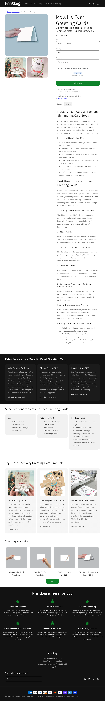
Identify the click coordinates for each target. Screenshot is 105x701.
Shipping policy (60, 696)
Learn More (12, 529)
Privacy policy (40, 696)
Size (57, 40)
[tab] (60, 104)
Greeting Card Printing (13, 12)
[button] (30, 3)
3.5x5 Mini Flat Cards (40, 572)
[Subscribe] (39, 679)
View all (52, 581)
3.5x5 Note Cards (64, 572)
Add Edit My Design (47, 397)
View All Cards (76, 526)
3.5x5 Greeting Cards (17, 572)
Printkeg (11, 696)
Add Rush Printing (78, 394)
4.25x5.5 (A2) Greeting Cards (88, 572)
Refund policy (30, 696)
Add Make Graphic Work (16, 397)
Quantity (58, 49)
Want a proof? (62, 98)
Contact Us (52, 667)
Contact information (72, 696)
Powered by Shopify (19, 696)
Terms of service (50, 696)
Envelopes (59, 58)
